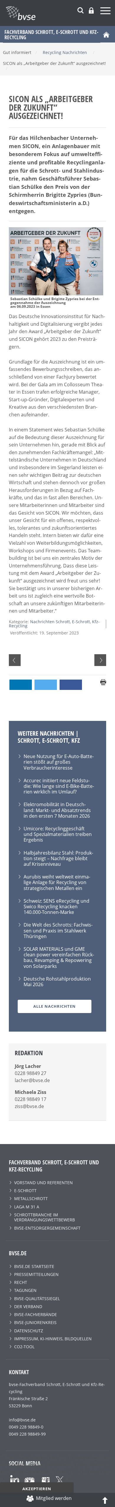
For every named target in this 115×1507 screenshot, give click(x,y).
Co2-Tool (24, 1346)
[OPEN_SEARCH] (80, 9)
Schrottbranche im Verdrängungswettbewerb (44, 1217)
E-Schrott (25, 1190)
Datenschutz (28, 1330)
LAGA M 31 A (26, 1207)
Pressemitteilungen (36, 1274)
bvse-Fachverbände (35, 1314)
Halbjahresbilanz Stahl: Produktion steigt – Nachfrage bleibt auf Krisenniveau (58, 858)
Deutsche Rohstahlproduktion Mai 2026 (57, 982)
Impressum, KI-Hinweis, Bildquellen (53, 1338)
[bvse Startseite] (106, 34)
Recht (20, 1282)
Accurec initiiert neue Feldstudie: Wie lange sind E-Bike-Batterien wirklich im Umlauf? (59, 786)
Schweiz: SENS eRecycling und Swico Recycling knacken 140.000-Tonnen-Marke (56, 906)
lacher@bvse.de (32, 1080)
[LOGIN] (91, 10)
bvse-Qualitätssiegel (37, 1298)
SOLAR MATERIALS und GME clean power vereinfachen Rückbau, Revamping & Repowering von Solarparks (59, 957)
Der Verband (28, 1306)
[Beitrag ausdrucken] (103, 681)
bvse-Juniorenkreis (35, 1322)
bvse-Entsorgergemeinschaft (47, 1228)
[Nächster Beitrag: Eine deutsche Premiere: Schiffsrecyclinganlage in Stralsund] (100, 660)
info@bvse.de (22, 1420)
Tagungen (25, 1290)
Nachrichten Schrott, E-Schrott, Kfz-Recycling (54, 624)
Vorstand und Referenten (43, 1182)
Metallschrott (31, 1198)
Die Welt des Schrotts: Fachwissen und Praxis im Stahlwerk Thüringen (58, 930)
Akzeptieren (36, 1488)
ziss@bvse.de (29, 1106)
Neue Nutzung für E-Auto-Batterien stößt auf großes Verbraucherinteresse (59, 762)
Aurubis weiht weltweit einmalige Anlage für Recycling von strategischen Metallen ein (57, 882)
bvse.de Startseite (34, 1266)
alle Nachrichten (54, 1006)
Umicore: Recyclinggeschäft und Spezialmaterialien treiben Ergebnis (58, 834)
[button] (20, 685)
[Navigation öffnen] (106, 11)
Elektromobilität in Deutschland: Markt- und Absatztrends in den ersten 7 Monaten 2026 (57, 810)
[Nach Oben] (105, 1500)
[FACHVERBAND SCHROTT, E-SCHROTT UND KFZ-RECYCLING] (60, 13)
